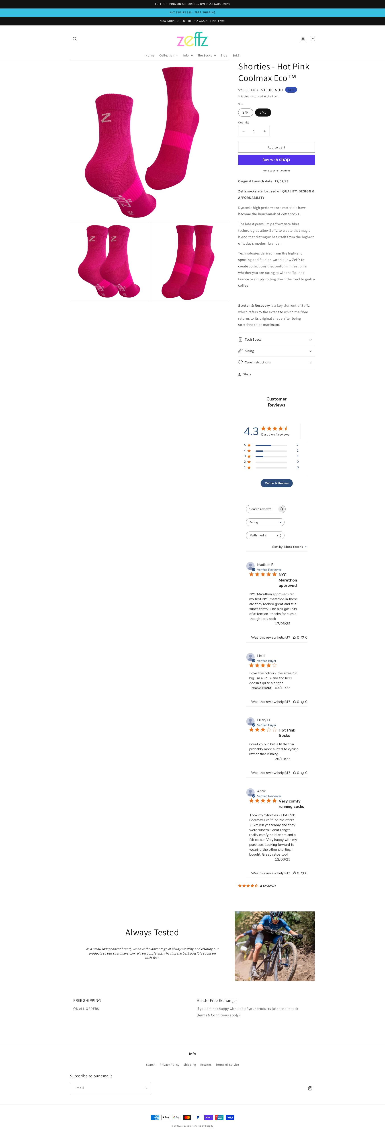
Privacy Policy (169, 1065)
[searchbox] (261, 509)
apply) (235, 1015)
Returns (206, 1065)
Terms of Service (227, 1065)
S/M (245, 112)
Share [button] (247, 374)
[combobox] (265, 522)
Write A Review (277, 483)
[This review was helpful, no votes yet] (294, 637)
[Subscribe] (145, 1088)
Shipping (244, 96)
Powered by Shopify (202, 1125)
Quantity (243, 122)
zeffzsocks (185, 1125)
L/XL (263, 112)
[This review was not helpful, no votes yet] (302, 637)
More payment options (276, 170)
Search (151, 1065)
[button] (75, 39)
